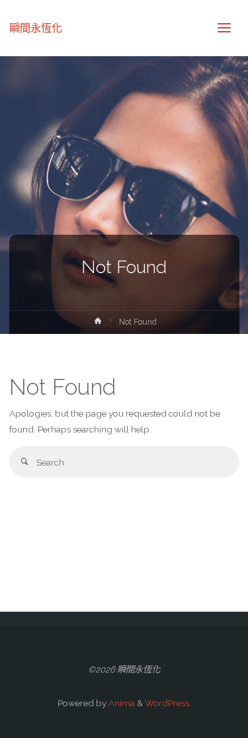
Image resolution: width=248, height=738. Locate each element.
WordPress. (168, 703)
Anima (120, 703)
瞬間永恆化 (35, 27)
